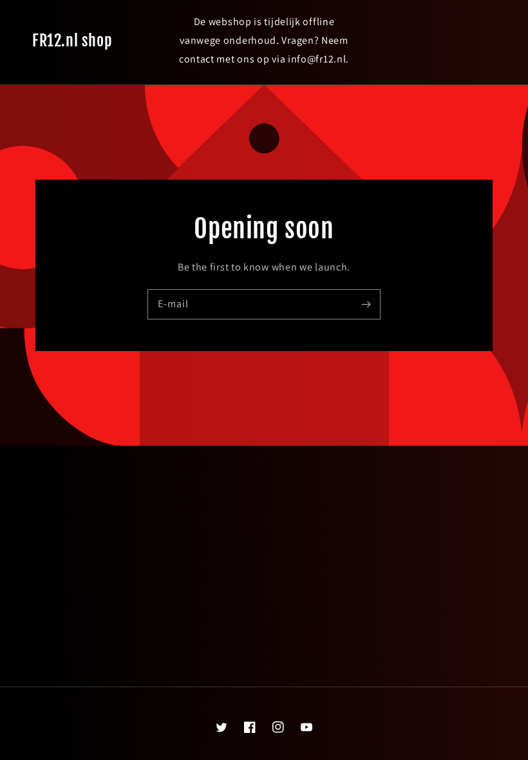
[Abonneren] (366, 304)
